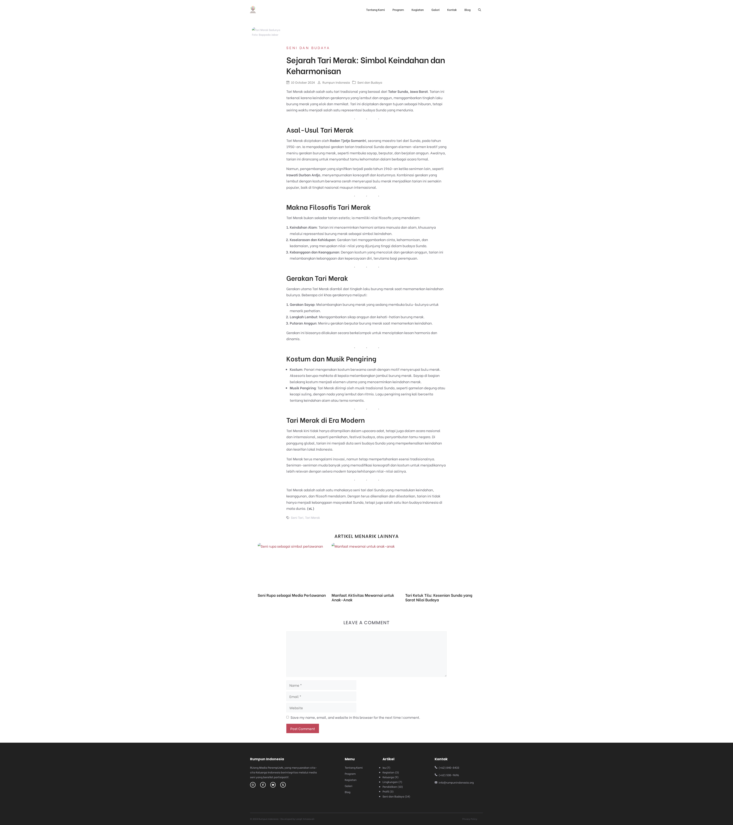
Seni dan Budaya (308, 47)
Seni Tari (297, 517)
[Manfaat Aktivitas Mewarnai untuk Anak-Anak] (363, 546)
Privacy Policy (469, 818)
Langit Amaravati (305, 818)
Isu (384, 767)
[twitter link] (273, 785)
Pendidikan (390, 787)
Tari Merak (312, 517)
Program (398, 9)
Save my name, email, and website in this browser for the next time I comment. (355, 717)
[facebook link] (263, 785)
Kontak (452, 9)
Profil (386, 791)
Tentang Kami (375, 9)
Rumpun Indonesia (336, 82)
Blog (467, 9)
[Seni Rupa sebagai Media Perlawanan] (290, 546)
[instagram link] (253, 785)
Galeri (435, 9)
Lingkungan (390, 782)
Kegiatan (418, 9)
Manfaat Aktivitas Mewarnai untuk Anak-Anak (363, 597)
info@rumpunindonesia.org (456, 782)
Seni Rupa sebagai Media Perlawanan (292, 595)
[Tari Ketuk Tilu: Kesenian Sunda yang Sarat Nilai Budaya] (440, 589)
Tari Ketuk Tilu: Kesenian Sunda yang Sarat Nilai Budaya (438, 597)
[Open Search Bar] (479, 9)
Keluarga (388, 777)
